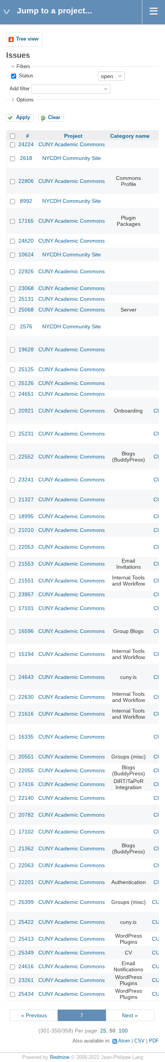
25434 (26, 994)
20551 (26, 757)
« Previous (34, 1015)
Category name (130, 136)
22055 (26, 770)
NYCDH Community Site (71, 158)
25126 (26, 383)
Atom (124, 1041)
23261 (26, 980)
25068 (26, 310)
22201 (26, 882)
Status (25, 75)
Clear (54, 117)
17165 (26, 221)
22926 (26, 271)
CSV (139, 1041)
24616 (26, 966)
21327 (26, 499)
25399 (26, 902)
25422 (26, 922)
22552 (26, 457)
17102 (26, 832)
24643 (26, 677)
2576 (26, 326)
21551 (26, 580)
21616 (26, 714)
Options (25, 100)
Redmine (59, 1057)
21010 (26, 530)
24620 (26, 241)
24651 (26, 394)
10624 (26, 254)
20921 (26, 411)
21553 (26, 564)
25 (103, 1031)
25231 (26, 434)
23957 (26, 594)
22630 (26, 697)
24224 (26, 144)
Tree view (27, 39)
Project (73, 136)
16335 (26, 737)
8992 (26, 201)
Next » (130, 1015)
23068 (26, 288)
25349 (26, 952)
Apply (23, 117)
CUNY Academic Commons (71, 144)
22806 (26, 181)
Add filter (20, 88)
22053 (26, 547)
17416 (26, 784)
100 (123, 1031)
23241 (26, 479)
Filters (23, 66)
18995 (26, 516)
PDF (154, 1041)
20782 (26, 815)
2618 (26, 158)
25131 (26, 299)
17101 (26, 608)
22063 (26, 865)
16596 (26, 631)
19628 (26, 349)
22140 (26, 798)
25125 (26, 369)
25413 (26, 939)
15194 (26, 654)
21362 (26, 848)
